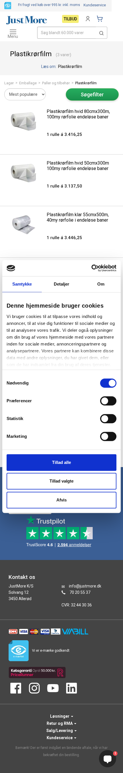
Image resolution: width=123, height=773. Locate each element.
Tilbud (70, 19)
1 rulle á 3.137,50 (64, 186)
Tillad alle (61, 462)
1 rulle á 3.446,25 (64, 237)
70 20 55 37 (80, 592)
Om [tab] (100, 284)
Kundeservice (95, 5)
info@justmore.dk (85, 586)
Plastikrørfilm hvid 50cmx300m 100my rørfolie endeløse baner (78, 165)
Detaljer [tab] (62, 284)
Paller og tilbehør (56, 83)
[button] (101, 33)
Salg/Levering (60, 730)
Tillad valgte (61, 481)
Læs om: (49, 66)
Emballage (28, 83)
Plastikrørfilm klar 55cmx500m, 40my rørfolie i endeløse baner (78, 217)
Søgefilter (92, 94)
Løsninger (60, 716)
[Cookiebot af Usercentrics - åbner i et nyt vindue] (91, 268)
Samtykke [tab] (22, 284)
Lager (9, 83)
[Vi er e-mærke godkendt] (7, 5)
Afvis (61, 499)
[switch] (108, 400)
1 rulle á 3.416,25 (64, 134)
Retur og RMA (60, 723)
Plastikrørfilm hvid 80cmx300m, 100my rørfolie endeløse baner (78, 114)
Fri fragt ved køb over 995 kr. (49, 5)
